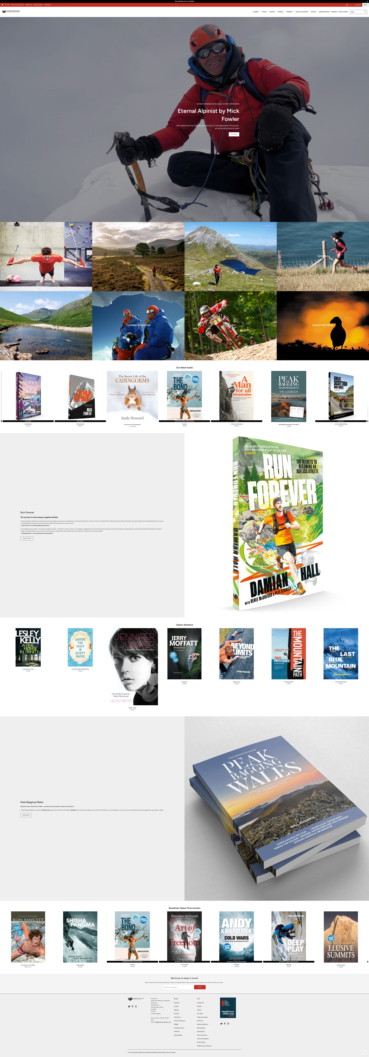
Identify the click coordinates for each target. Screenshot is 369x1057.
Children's (177, 1031)
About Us (29, 4)
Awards (199, 1006)
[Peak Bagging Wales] (276, 808)
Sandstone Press (179, 1028)
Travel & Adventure (179, 1021)
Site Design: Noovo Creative (167, 1052)
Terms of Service (202, 1035)
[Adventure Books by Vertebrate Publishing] (11, 11)
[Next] (359, 399)
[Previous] (10, 399)
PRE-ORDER (234, 134)
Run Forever (27, 512)
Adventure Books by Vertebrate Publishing (145, 1052)
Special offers (178, 1035)
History (199, 1010)
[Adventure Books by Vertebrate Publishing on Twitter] (2, 4)
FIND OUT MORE (26, 538)
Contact (47, 4)
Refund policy (201, 1028)
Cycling (176, 1006)
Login (359, 4)
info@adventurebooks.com (163, 1022)
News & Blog (38, 4)
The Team (200, 1013)
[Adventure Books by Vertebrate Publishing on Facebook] (5, 4)
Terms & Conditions (203, 1039)
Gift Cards (200, 1021)
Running (176, 1013)
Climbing (176, 1003)
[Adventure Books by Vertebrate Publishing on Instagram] (8, 4)
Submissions (201, 1031)
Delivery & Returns (202, 1024)
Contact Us (200, 1003)
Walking (176, 1010)
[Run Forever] (276, 525)
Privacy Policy (201, 1042)
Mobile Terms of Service (204, 1046)
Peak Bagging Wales (31, 802)
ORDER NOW (25, 815)
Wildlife (176, 1024)
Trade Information (202, 1017)
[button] (256, 12)
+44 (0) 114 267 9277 (17, 4)
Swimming (177, 1017)
